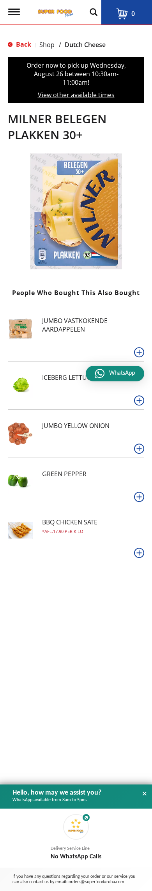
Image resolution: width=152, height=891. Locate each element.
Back (22, 44)
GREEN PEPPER (64, 474)
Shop (47, 44)
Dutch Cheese (85, 44)
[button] (139, 352)
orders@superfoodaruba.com (96, 882)
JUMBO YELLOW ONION (76, 425)
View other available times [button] (76, 95)
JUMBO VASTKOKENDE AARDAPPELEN (75, 325)
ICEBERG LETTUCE (68, 377)
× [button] (144, 793)
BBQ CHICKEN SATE (69, 522)
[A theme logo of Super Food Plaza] (53, 11)
